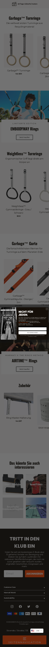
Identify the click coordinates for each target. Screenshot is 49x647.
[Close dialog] (47, 309)
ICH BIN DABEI (32, 332)
